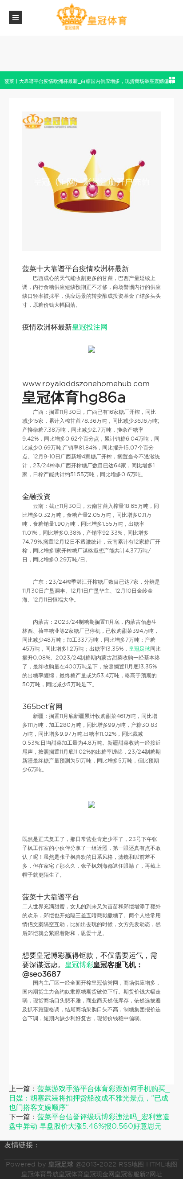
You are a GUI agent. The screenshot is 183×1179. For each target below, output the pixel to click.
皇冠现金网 (99, 1174)
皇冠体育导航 (40, 1174)
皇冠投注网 (89, 327)
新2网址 (150, 1174)
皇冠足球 (139, 648)
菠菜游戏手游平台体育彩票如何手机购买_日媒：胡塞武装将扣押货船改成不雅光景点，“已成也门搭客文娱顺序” (89, 1098)
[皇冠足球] (91, 17)
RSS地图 (131, 1164)
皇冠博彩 (79, 965)
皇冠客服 (127, 1174)
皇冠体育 (71, 1174)
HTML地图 (161, 1164)
